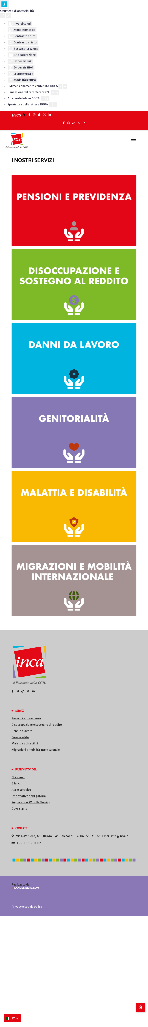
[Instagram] (34, 114)
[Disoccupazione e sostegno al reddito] (74, 284)
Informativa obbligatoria (29, 796)
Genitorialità (20, 737)
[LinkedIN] (50, 114)
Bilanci (16, 783)
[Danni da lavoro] (74, 358)
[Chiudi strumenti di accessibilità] (8, 15)
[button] (133, 141)
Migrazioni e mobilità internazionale (36, 749)
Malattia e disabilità (25, 743)
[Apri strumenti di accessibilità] (4, 4)
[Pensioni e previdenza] (74, 210)
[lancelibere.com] (74, 888)
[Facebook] (29, 114)
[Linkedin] (84, 123)
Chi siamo (18, 777)
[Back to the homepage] (17, 141)
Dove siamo (19, 808)
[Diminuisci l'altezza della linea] (43, 98)
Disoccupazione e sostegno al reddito (37, 724)
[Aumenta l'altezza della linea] (47, 98)
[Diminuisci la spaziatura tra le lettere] (51, 104)
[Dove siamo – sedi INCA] (140, 1007)
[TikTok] (39, 114)
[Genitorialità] (74, 432)
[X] (44, 114)
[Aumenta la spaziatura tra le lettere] (55, 104)
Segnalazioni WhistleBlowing (31, 802)
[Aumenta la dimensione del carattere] (57, 92)
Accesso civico (21, 789)
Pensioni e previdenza (26, 718)
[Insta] (68, 123)
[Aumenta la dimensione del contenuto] (65, 86)
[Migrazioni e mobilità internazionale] (74, 580)
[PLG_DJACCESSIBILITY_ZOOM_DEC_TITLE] (60, 86)
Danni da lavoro (22, 731)
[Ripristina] (2, 15)
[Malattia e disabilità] (74, 506)
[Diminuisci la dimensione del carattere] (53, 92)
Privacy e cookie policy (27, 906)
